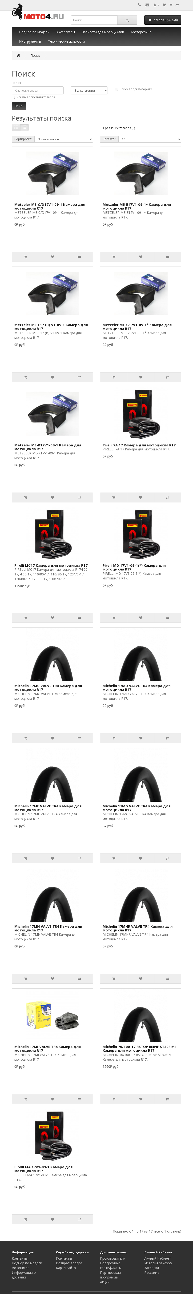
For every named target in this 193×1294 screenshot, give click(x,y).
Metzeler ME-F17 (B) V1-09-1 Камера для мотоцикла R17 (51, 326)
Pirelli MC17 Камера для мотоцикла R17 (51, 565)
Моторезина (141, 32)
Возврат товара (69, 1263)
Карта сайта (66, 1268)
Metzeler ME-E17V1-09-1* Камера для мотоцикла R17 (137, 206)
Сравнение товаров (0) (119, 128)
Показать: (109, 139)
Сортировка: (23, 139)
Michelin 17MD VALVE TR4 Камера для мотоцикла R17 (136, 687)
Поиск (35, 55)
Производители (112, 1258)
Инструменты (30, 41)
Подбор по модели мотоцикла (27, 1265)
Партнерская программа (110, 1274)
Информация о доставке (24, 1274)
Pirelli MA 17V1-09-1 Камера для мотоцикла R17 (43, 1169)
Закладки (151, 1268)
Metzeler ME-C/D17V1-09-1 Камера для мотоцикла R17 (49, 206)
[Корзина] (170, 5)
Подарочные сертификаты (110, 1265)
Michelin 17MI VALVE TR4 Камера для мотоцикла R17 (47, 1048)
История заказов (158, 1263)
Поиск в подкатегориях (136, 89)
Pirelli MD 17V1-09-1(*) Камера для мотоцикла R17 (134, 567)
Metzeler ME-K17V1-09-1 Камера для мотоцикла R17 (47, 447)
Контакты (20, 1258)
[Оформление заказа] (177, 5)
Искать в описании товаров (35, 97)
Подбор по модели (34, 32)
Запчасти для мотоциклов (103, 32)
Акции (104, 1282)
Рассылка (151, 1272)
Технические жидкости (66, 41)
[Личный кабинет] (156, 5)
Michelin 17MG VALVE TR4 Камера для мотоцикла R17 (136, 808)
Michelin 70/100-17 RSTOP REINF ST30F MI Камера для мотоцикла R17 (139, 1048)
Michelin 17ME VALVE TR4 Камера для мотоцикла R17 (47, 808)
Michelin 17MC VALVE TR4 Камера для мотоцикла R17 (48, 687)
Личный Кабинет (157, 1258)
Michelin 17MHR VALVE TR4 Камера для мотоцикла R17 (138, 928)
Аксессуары (65, 32)
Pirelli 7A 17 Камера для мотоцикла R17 (139, 445)
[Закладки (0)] (164, 5)
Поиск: (16, 83)
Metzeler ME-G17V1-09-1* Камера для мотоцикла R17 (137, 326)
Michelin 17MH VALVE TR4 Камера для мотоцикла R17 (48, 928)
